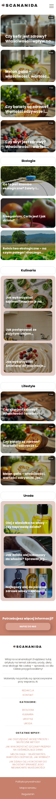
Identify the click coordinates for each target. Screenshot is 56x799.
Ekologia (28, 161)
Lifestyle (28, 386)
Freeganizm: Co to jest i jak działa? (24, 218)
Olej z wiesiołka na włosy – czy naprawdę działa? (26, 525)
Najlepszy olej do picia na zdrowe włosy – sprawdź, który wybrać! (26, 589)
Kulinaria (28, 270)
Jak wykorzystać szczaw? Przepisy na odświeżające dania (28, 748)
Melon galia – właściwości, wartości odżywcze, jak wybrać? (27, 74)
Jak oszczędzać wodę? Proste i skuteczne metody (28, 740)
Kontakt (28, 695)
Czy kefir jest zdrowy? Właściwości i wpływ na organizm (28, 39)
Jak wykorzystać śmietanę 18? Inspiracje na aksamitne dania (24, 364)
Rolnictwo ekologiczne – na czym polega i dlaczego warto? (24, 251)
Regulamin (28, 794)
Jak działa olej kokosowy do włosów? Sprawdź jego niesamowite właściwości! (26, 557)
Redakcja (28, 690)
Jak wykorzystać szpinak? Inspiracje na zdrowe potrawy (24, 300)
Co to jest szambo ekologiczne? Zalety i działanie (19, 186)
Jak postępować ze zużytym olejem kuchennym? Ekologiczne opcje (26, 332)
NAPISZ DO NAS (28, 626)
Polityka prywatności (28, 781)
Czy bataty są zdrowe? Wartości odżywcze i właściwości (27, 109)
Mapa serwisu (28, 788)
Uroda (28, 496)
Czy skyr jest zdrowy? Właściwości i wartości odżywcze (27, 144)
